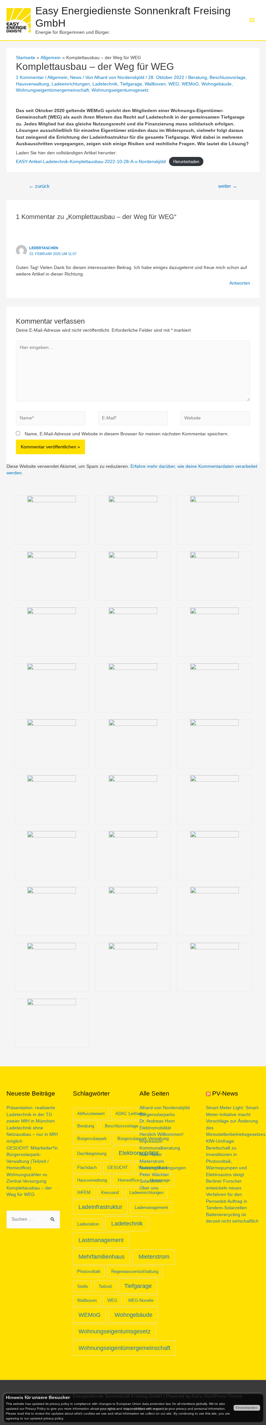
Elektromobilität (155, 1127)
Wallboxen (155, 84)
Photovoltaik (89, 1271)
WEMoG (190, 84)
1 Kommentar (30, 77)
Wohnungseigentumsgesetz (120, 90)
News (75, 77)
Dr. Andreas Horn (157, 1121)
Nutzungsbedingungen (162, 1167)
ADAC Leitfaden (130, 1113)
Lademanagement (151, 1207)
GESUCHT (117, 1167)
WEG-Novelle (140, 1300)
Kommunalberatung (159, 1148)
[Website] (215, 419)
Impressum (151, 1141)
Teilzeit (105, 1286)
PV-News (225, 1093)
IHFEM (84, 1192)
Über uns (148, 1188)
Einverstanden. (247, 1407)
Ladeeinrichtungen (71, 84)
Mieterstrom (154, 1256)
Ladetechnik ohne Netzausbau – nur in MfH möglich (32, 1134)
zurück (39, 186)
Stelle (82, 1286)
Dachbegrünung (91, 1153)
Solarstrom (150, 1181)
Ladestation (88, 1224)
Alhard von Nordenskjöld (164, 1107)
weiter (227, 186)
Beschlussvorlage (228, 77)
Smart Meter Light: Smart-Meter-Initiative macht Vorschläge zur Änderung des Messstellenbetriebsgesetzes (235, 1121)
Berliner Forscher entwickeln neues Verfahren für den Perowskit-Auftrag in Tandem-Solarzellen (226, 1194)
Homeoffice (128, 1180)
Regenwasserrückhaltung (134, 1271)
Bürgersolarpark (92, 1138)
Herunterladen (186, 161)
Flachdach (87, 1167)
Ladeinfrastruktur (100, 1207)
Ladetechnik (104, 84)
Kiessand (110, 1192)
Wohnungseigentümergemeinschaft (52, 90)
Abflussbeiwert (91, 1113)
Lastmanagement (101, 1240)
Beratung (197, 77)
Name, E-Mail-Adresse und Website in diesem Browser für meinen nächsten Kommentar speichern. (127, 433)
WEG (173, 84)
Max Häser (150, 1154)
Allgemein (57, 77)
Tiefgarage (131, 84)
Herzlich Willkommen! (161, 1134)
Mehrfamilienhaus (102, 1256)
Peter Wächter (154, 1174)
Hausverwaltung (32, 84)
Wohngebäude (216, 84)
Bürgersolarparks (157, 1114)
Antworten (239, 283)
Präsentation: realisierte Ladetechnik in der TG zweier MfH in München (30, 1114)
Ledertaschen (43, 248)
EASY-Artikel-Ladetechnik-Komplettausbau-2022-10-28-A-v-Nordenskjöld (91, 161)
